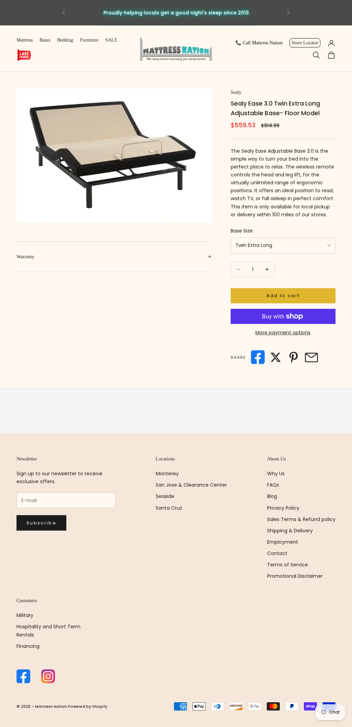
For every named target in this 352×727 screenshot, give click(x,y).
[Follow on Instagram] (48, 676)
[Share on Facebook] (258, 357)
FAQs (273, 484)
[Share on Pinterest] (293, 357)
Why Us (276, 473)
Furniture (89, 40)
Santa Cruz (169, 507)
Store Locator (305, 42)
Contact (277, 553)
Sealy (236, 92)
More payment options (282, 332)
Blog (272, 496)
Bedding (65, 40)
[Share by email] (311, 357)
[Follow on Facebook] (23, 676)
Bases (45, 40)
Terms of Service (287, 564)
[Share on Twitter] (276, 357)
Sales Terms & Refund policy (301, 519)
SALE (111, 40)
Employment (282, 542)
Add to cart (283, 295)
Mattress (24, 40)
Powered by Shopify (87, 706)
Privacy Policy (283, 507)
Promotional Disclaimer (295, 576)
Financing (28, 646)
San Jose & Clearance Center (191, 484)
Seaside (165, 496)
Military (24, 615)
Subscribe (41, 523)
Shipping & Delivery (290, 530)
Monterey (167, 473)
